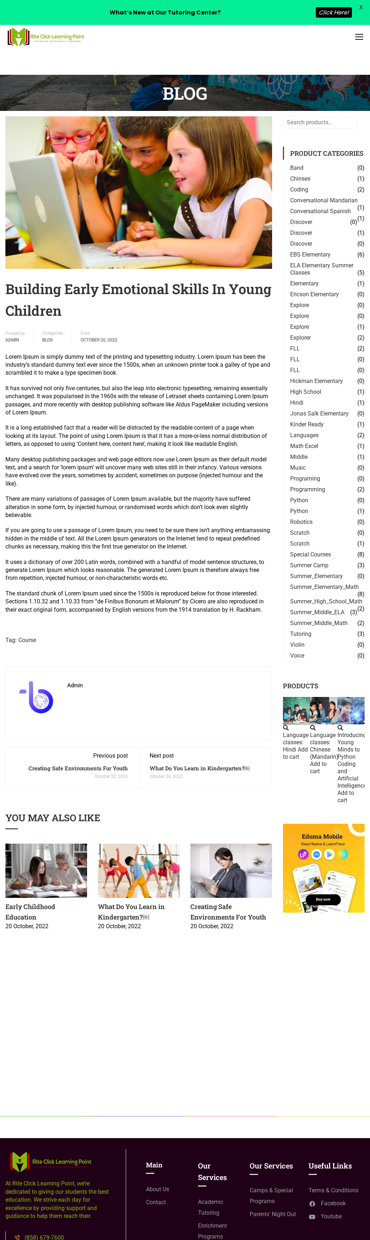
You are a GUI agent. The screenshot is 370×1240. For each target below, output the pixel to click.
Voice (297, 655)
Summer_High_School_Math (326, 601)
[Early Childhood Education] (46, 870)
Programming (307, 489)
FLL (295, 348)
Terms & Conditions (333, 1190)
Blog (47, 340)
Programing (305, 478)
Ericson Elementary (314, 294)
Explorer (300, 337)
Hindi (297, 402)
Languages (304, 435)
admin (12, 340)
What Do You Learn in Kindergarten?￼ (200, 768)
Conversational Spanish (320, 211)
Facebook (333, 1203)
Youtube (331, 1216)
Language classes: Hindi (296, 742)
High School (305, 391)
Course (27, 640)
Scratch (300, 532)
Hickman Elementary (316, 381)
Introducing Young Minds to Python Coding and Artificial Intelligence (351, 760)
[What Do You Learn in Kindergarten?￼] (139, 870)
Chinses (300, 178)
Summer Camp (309, 565)
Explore (299, 305)
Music (298, 467)
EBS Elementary (310, 254)
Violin (297, 644)
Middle (298, 456)
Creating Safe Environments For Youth (78, 768)
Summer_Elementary (316, 576)
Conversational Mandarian (324, 200)
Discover (301, 222)
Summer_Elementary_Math (324, 587)
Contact (156, 1202)
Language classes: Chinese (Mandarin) (324, 746)
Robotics (301, 521)
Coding (299, 189)
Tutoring (300, 633)
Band (297, 167)
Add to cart (295, 753)
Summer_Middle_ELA (317, 612)
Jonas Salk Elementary (319, 413)
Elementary (304, 283)
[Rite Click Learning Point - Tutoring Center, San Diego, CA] (45, 36)
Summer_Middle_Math (319, 623)
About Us (157, 1189)
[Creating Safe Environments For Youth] (231, 870)
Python (299, 500)
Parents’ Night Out (273, 1214)
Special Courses (310, 554)
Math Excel (304, 446)
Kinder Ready (307, 424)
